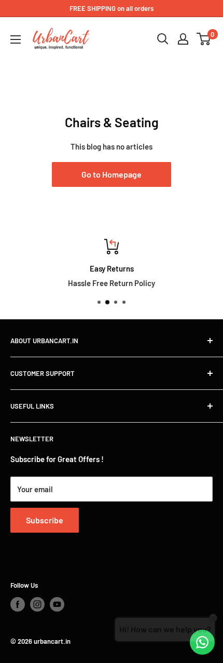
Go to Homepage (111, 174)
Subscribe (44, 520)
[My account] (183, 39)
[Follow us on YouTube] (57, 604)
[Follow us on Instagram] (37, 604)
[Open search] (163, 39)
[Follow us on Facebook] (17, 604)
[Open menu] (15, 39)
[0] (204, 39)
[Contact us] (202, 642)
